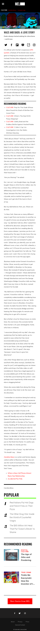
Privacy (20, 621)
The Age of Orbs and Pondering (26, 557)
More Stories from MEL (20, 601)
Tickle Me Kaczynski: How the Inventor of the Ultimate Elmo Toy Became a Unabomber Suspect (28, 579)
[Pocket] (23, 44)
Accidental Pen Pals (15, 479)
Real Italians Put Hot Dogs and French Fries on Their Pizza (21, 505)
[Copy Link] (28, 44)
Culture (4, 10)
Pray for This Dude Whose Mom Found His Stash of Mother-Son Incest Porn (19, 110)
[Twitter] (6, 44)
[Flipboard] (17, 44)
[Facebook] (11, 44)
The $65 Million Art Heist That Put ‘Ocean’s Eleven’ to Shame (22, 528)
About (12, 621)
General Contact (20, 625)
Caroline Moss (12, 10)
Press (27, 621)
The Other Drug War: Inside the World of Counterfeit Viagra (22, 517)
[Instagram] (34, 44)
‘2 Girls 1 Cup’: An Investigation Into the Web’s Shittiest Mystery (16, 130)
